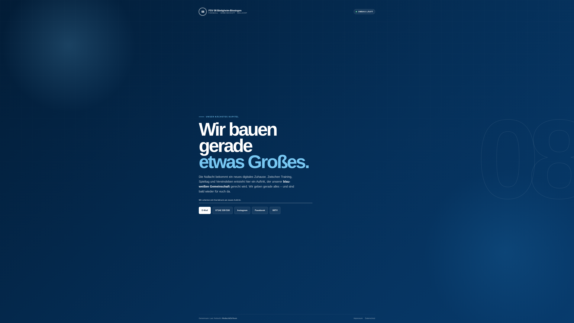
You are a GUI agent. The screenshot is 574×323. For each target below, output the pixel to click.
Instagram (242, 210)
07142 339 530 (222, 210)
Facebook (260, 210)
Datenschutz (370, 318)
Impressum (358, 318)
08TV (275, 210)
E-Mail (205, 210)
